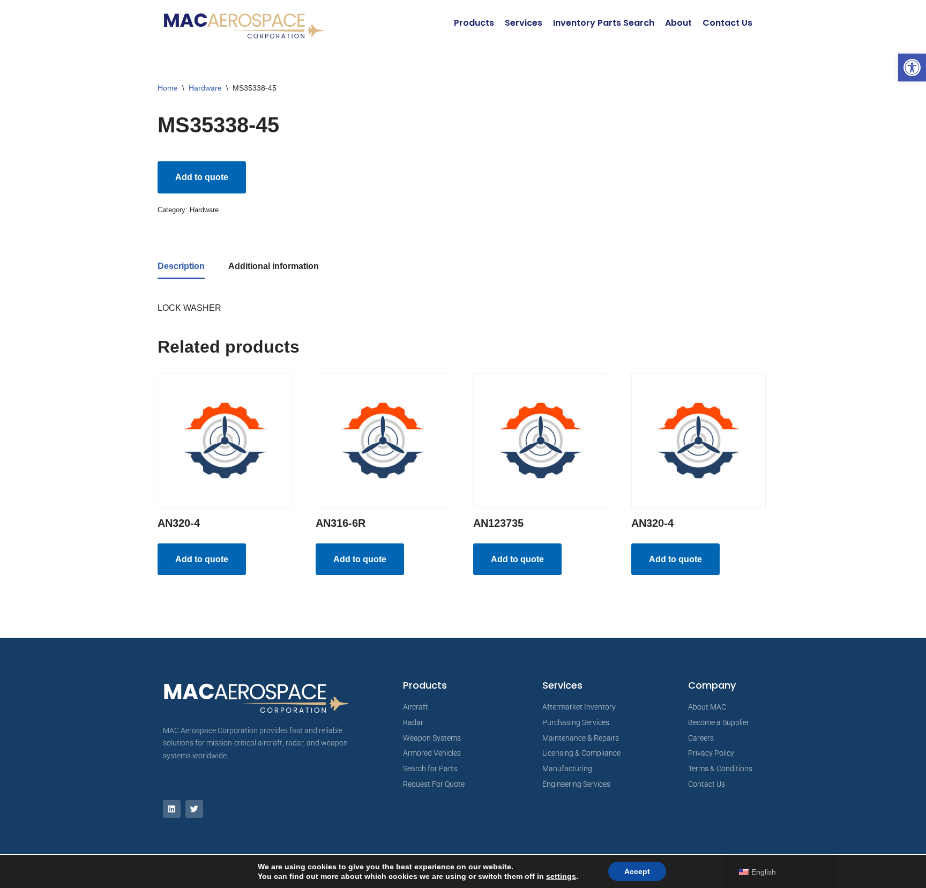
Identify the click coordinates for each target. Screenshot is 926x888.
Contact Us (727, 23)
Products (474, 23)
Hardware (205, 88)
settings (561, 876)
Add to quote (201, 177)
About (678, 23)
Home (168, 88)
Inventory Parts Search (603, 23)
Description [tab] (181, 266)
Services (523, 23)
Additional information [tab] (273, 266)
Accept (637, 871)
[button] (912, 67)
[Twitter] (194, 809)
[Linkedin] (172, 809)
